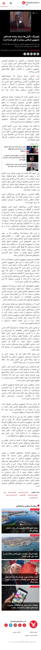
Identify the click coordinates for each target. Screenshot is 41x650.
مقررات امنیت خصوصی (31, 635)
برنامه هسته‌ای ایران (23, 492)
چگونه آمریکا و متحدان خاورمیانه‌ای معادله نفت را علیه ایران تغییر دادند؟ (20, 555)
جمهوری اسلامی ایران (33, 495)
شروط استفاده (33, 632)
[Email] (28, 53)
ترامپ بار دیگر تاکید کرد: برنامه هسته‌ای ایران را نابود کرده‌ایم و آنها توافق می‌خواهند (15, 149)
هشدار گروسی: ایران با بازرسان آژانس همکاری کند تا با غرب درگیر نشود (15, 165)
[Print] (24, 53)
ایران (5, 492)
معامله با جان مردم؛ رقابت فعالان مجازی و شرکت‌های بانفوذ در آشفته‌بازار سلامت (23, 606)
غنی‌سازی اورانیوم (34, 498)
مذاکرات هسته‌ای (12, 492)
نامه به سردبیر (16, 632)
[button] (20, 22)
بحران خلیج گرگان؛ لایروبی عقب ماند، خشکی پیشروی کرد (22, 529)
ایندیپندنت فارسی (33, 50)
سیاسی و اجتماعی (23, 506)
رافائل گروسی (22, 495)
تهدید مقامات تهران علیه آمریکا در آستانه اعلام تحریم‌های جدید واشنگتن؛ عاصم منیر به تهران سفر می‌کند (21, 579)
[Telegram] (10, 625)
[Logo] (35, 13)
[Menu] (4, 3)
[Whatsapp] (34, 53)
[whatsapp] (6, 625)
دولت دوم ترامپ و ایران (11, 495)
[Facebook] (37, 53)
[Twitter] (31, 53)
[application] (20, 22)
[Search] (11, 3)
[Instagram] (15, 625)
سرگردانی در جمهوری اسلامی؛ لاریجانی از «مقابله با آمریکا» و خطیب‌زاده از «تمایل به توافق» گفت (14, 158)
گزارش (32, 76)
